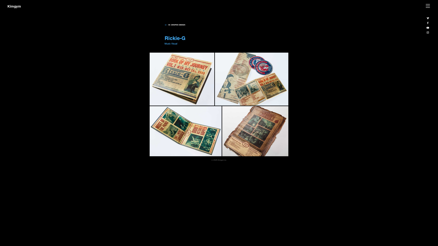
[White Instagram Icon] (427, 32)
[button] (428, 6)
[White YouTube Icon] (427, 27)
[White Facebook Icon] (427, 22)
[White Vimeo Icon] (427, 18)
